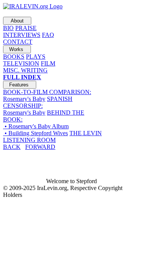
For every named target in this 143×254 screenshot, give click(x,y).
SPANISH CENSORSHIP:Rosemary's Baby (37, 106)
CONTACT (17, 41)
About (17, 21)
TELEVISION (21, 63)
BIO (8, 28)
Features (19, 85)
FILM (48, 63)
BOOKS (13, 56)
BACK (12, 147)
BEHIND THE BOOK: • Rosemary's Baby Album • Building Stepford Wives (43, 122)
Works (17, 49)
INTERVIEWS (21, 35)
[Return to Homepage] (33, 6)
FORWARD (40, 147)
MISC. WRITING (25, 70)
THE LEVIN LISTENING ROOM (52, 136)
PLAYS (35, 56)
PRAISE (26, 28)
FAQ (48, 35)
